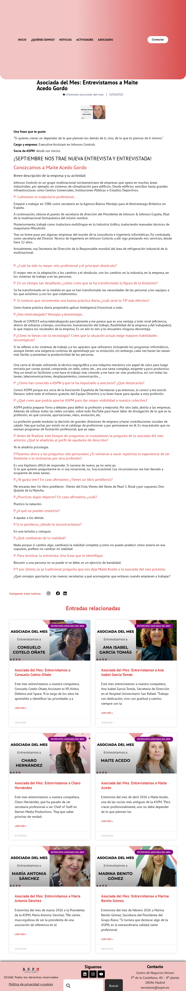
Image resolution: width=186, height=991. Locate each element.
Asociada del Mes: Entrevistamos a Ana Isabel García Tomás (132, 672)
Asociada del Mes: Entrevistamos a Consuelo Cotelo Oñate (42, 672)
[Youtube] (101, 974)
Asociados (105, 39)
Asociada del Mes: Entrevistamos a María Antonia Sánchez (47, 898)
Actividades (84, 39)
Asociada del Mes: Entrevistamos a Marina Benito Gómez (135, 898)
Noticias (65, 39)
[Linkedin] (84, 974)
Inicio (22, 39)
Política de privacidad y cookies (31, 984)
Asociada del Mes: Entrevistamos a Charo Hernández (47, 785)
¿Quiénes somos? (43, 39)
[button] (58, 593)
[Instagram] (93, 974)
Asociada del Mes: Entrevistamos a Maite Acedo (134, 785)
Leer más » (21, 708)
